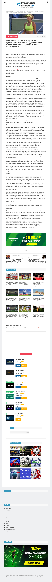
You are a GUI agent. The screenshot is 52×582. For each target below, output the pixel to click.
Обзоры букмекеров (10, 527)
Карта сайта (8, 497)
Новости (8, 510)
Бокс (7, 514)
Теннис (7, 521)
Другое (7, 519)
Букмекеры (8, 517)
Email (28, 345)
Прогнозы (8, 531)
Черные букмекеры (10, 529)
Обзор (18, 365)
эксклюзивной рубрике (16, 69)
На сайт (24, 365)
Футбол (7, 523)
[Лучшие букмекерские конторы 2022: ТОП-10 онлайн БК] (26, 3)
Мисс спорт (8, 508)
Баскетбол (8, 512)
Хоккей (7, 525)
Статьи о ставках (10, 533)
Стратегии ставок (10, 535)
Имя (7, 345)
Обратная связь (9, 494)
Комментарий (9, 330)
